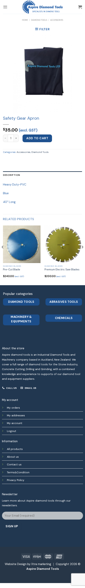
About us (13, 456)
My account (14, 423)
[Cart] (80, 7)
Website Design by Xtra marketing (28, 564)
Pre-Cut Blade (11, 269)
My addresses (16, 415)
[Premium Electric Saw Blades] (63, 244)
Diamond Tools (39, 20)
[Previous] (3, 255)
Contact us (14, 464)
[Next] (82, 255)
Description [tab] (11, 175)
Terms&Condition (18, 472)
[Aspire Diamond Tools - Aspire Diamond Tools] (42, 7)
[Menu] (5, 7)
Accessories (56, 20)
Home (25, 20)
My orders (13, 407)
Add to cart (37, 138)
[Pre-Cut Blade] (22, 244)
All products (15, 449)
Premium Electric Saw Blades (61, 269)
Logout (11, 431)
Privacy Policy (15, 480)
